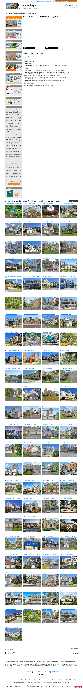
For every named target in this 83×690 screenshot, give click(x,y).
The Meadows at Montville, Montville (14, 405)
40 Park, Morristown (65, 460)
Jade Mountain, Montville (29, 386)
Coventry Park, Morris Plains (30, 405)
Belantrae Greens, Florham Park (49, 258)
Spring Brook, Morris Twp (66, 442)
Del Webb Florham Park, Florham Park (69, 258)
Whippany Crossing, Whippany (12, 627)
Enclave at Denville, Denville (30, 240)
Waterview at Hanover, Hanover (31, 314)
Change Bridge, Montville (66, 368)
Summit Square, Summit (11, 609)
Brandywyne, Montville (47, 368)
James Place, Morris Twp (47, 424)
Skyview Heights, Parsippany (67, 554)
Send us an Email (10, 653)
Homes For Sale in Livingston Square (21, 659)
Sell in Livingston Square (62, 659)
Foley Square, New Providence (12, 536)
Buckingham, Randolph (11, 590)
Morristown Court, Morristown (67, 480)
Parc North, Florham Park (47, 276)
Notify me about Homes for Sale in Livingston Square (57, 49)
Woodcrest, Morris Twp (29, 460)
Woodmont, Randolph (47, 590)
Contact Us (71, 659)
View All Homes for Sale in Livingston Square (33, 49)
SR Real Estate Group (35, 1)
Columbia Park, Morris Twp (12, 424)
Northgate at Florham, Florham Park (32, 276)
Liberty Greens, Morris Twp (12, 442)
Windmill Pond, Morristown (12, 516)
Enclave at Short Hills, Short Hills (68, 590)
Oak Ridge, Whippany (47, 609)
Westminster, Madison (29, 368)
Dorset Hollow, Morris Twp (30, 424)
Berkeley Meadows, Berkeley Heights (14, 203)
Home (7, 13)
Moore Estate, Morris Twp (29, 442)
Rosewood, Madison (65, 350)
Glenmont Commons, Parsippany (68, 536)
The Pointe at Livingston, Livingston (68, 332)
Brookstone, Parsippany (29, 536)
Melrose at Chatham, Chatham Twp (32, 221)
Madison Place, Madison (29, 350)
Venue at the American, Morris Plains (69, 405)
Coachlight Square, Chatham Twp (68, 203)
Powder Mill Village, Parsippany (49, 554)
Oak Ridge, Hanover (46, 295)
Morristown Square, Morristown (13, 498)
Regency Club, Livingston (29, 332)
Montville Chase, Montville (66, 386)
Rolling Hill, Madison (46, 350)
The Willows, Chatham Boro (48, 203)
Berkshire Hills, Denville (11, 240)
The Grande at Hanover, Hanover (68, 295)
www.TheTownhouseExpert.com (47, 1)
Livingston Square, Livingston (12, 332)
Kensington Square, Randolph (30, 590)
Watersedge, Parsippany (29, 572)
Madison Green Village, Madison (13, 350)
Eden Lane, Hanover (10, 295)
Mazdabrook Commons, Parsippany (32, 554)
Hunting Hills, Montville (11, 386)
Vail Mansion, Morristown (66, 498)
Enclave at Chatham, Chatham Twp (13, 221)
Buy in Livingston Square (50, 659)
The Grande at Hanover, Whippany (68, 609)
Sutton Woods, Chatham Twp (67, 221)
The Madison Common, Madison (13, 368)
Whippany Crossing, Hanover (48, 314)
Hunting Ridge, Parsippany (11, 554)
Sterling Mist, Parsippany (11, 572)
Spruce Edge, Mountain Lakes (48, 516)
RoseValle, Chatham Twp (47, 221)
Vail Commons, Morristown (48, 498)
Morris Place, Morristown (47, 480)
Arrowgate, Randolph (47, 572)
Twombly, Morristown (29, 498)
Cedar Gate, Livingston (66, 314)
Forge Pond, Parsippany (47, 536)
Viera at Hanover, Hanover (11, 314)
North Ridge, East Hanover (30, 258)
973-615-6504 (74, 4)
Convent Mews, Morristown (12, 480)
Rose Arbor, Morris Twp (47, 442)
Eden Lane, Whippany (29, 609)
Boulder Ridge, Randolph (66, 572)
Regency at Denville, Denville (48, 240)
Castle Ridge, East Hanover (11, 258)
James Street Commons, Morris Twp (68, 424)
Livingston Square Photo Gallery (37, 659)
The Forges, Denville (65, 240)
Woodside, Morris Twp (47, 460)
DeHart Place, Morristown (29, 480)
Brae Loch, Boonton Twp (29, 203)
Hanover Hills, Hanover (29, 295)
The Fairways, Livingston (47, 332)
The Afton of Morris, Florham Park (68, 276)
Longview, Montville (46, 386)
